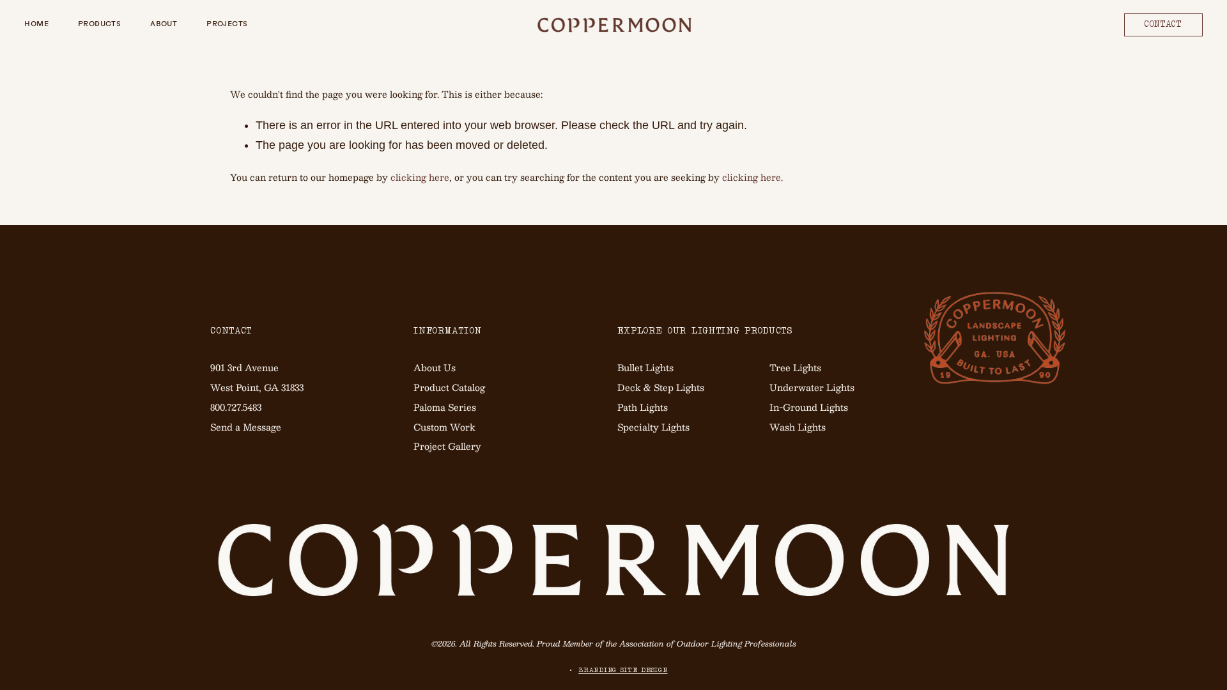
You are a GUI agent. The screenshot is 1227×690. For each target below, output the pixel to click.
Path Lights (642, 407)
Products (99, 24)
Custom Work (444, 426)
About (163, 24)
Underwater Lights (811, 387)
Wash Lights (797, 426)
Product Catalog (449, 387)
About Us (434, 367)
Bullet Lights (645, 367)
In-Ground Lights (808, 407)
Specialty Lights (653, 426)
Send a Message (245, 426)
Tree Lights (795, 367)
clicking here (419, 177)
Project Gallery (447, 446)
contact (1163, 25)
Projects (226, 24)
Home (36, 24)
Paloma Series (444, 407)
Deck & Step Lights (660, 387)
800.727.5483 (235, 407)
